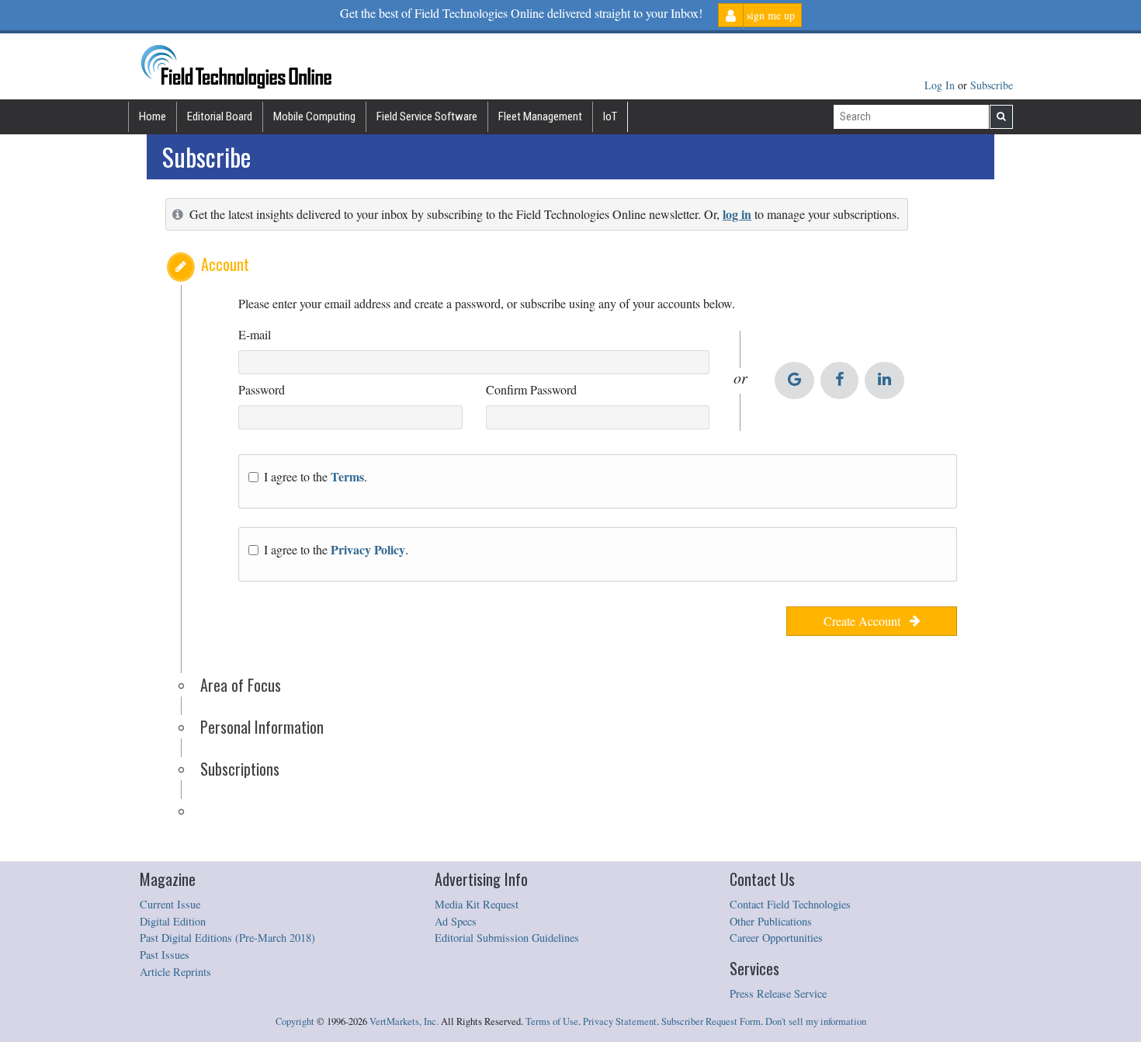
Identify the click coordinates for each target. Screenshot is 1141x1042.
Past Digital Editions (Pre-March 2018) (227, 937)
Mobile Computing (314, 116)
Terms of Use (551, 1021)
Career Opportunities (776, 937)
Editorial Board (219, 116)
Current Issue (170, 904)
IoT (610, 116)
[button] (181, 267)
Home (152, 116)
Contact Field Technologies (790, 904)
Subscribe (991, 85)
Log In (941, 85)
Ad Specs (456, 921)
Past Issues (164, 954)
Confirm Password (531, 389)
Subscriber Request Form (711, 1021)
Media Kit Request (476, 904)
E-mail (254, 334)
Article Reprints (175, 971)
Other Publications (771, 921)
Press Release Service (778, 993)
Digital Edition (173, 921)
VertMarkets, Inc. (404, 1021)
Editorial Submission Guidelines (507, 937)
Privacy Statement (620, 1021)
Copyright (295, 1021)
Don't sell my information (815, 1021)
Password (261, 389)
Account (225, 264)
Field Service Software (426, 116)
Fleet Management (540, 116)
